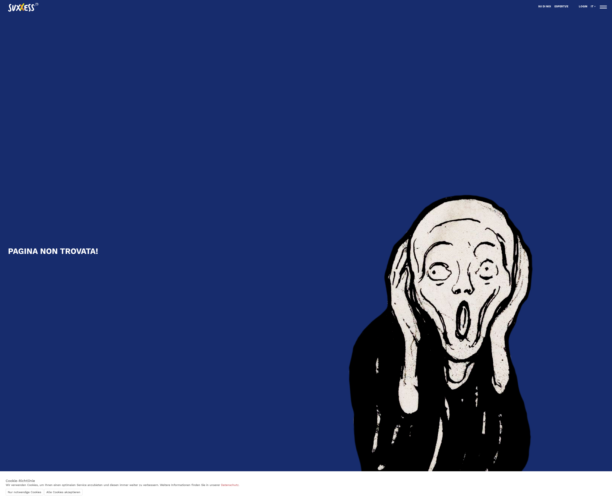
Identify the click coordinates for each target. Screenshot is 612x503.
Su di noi (544, 6)
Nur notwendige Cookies (24, 492)
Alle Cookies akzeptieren (63, 492)
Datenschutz (230, 485)
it (592, 6)
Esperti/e (561, 6)
